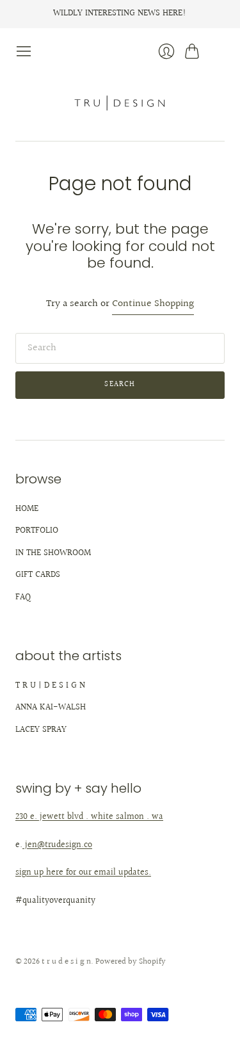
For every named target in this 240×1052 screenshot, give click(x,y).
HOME (26, 509)
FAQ (23, 597)
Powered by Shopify (130, 961)
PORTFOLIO (36, 531)
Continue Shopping (153, 304)
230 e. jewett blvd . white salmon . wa (89, 817)
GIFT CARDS (37, 575)
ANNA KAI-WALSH (50, 707)
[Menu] (23, 51)
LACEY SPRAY (41, 730)
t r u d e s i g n (66, 961)
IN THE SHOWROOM (53, 553)
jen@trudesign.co (57, 845)
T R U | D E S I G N (50, 686)
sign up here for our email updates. (83, 873)
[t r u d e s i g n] (120, 101)
